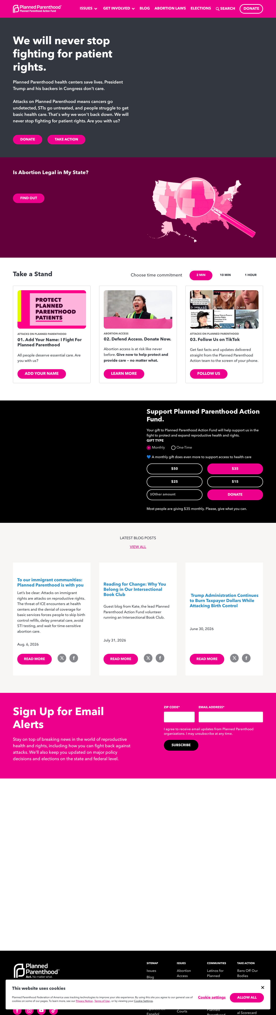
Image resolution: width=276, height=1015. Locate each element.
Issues (151, 971)
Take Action (66, 139)
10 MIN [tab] (225, 275)
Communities (216, 963)
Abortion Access (184, 973)
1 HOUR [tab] (251, 275)
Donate (27, 139)
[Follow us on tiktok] (53, 1010)
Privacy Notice (84, 1001)
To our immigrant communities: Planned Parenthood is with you (50, 583)
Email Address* (211, 707)
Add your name (42, 374)
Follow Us (208, 374)
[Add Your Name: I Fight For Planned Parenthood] (51, 309)
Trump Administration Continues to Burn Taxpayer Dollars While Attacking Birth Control (224, 601)
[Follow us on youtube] (41, 1010)
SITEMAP (152, 963)
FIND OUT (28, 198)
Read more (34, 659)
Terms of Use (102, 1001)
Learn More (124, 374)
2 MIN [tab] (200, 275)
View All (138, 547)
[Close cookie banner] (262, 987)
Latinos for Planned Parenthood (216, 976)
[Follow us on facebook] (17, 1010)
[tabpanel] (138, 337)
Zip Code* (172, 707)
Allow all (247, 997)
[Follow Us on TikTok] (224, 309)
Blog (150, 977)
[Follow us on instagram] (29, 1010)
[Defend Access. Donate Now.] (138, 309)
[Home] (62, 975)
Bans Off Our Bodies (247, 973)
